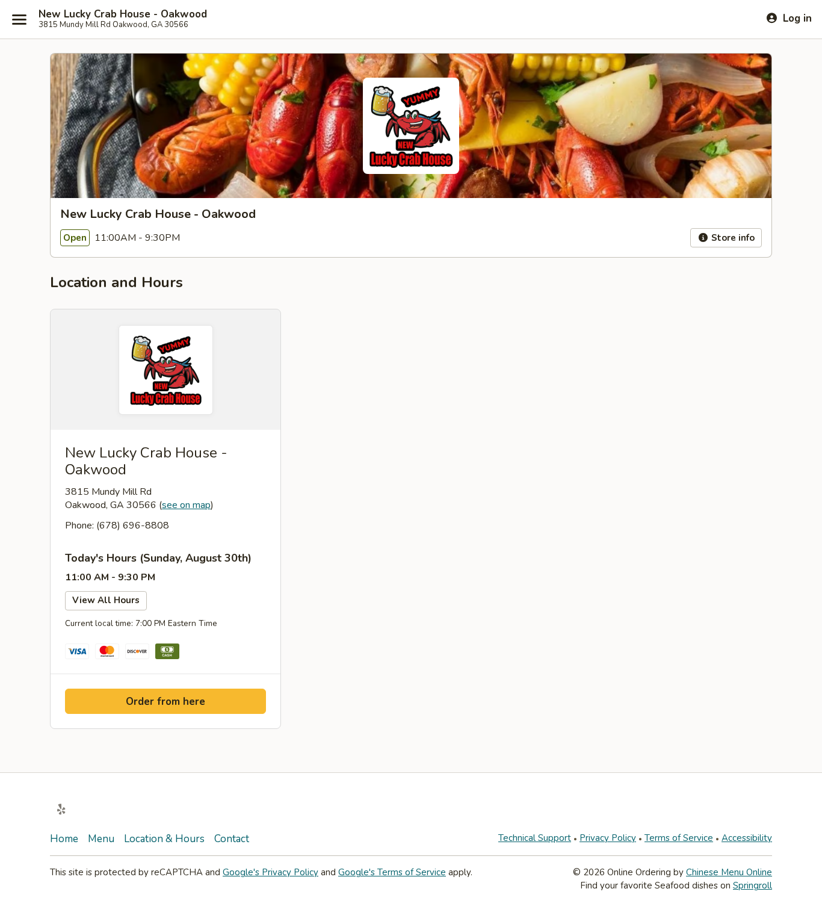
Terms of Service (678, 838)
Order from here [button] (165, 702)
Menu (101, 839)
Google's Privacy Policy (270, 872)
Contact (231, 839)
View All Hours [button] (106, 600)
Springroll (752, 885)
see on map (186, 505)
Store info (732, 238)
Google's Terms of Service (392, 872)
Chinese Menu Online (729, 872)
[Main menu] (19, 19)
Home (64, 839)
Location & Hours (164, 839)
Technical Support (534, 838)
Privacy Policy (607, 838)
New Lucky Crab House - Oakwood (123, 14)
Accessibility (747, 838)
